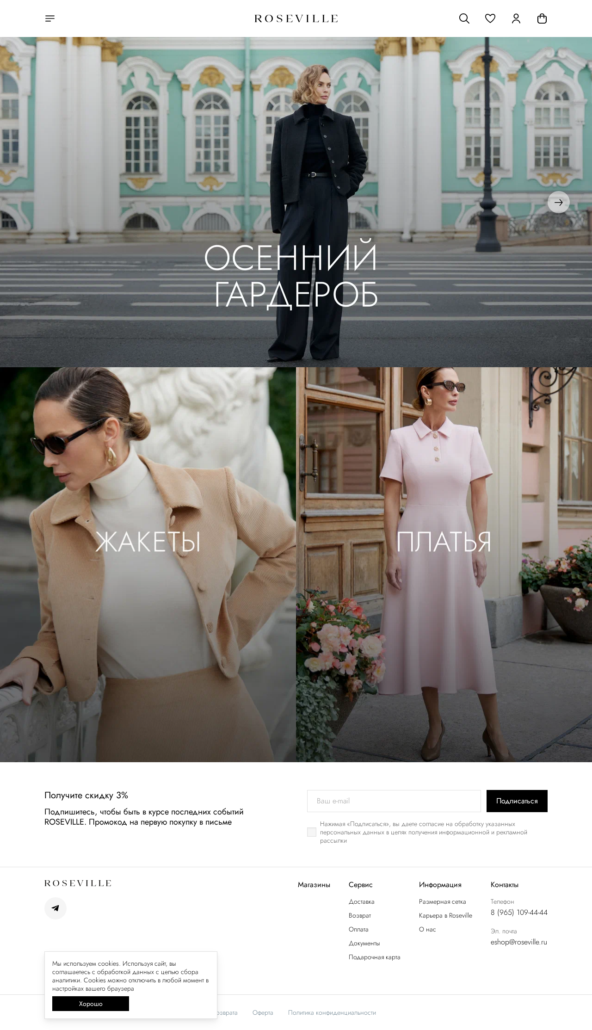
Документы (364, 943)
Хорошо (91, 1003)
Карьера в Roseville (445, 915)
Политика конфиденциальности (332, 1012)
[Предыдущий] (33, 202)
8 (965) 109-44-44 (519, 912)
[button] (490, 18)
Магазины (314, 885)
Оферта (263, 1012)
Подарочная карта (375, 957)
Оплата (359, 929)
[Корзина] (542, 18)
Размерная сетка (442, 901)
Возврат (360, 915)
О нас (427, 929)
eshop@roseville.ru (519, 942)
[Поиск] (464, 18)
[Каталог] (50, 18)
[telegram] (55, 908)
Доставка (362, 901)
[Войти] (516, 18)
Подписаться (517, 801)
